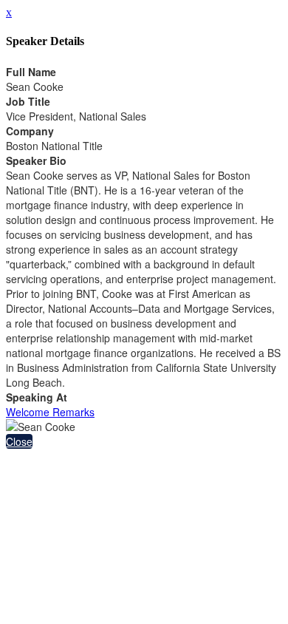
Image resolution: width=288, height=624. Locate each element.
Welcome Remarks (50, 411)
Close (19, 441)
